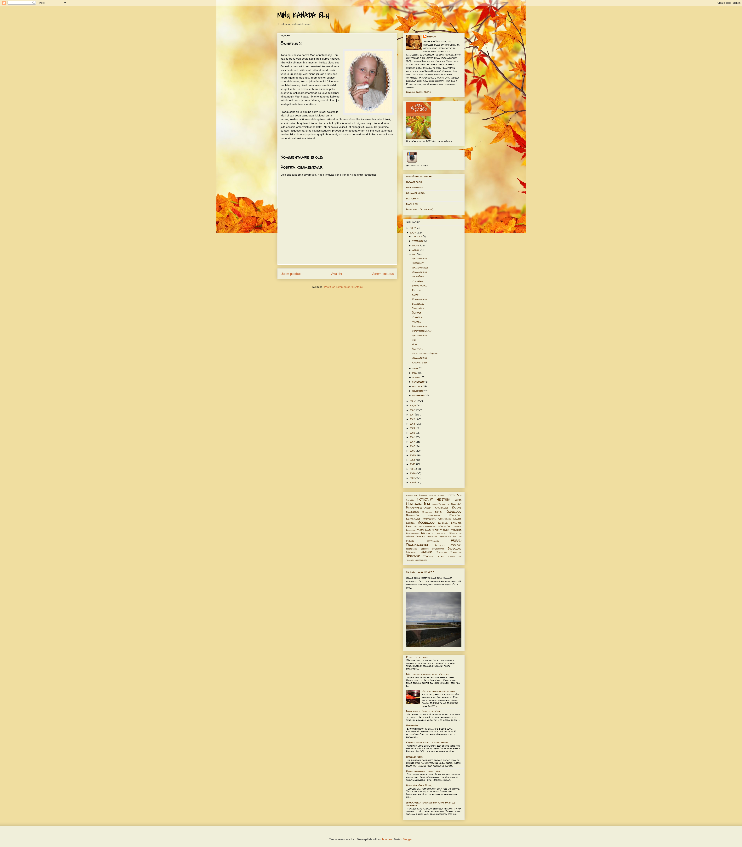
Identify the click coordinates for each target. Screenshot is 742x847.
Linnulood (411, 526)
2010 (413, 410)
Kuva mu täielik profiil (418, 92)
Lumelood (410, 530)
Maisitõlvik (418, 276)
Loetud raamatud (426, 526)
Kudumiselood (444, 518)
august (416, 377)
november (418, 390)
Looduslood (444, 526)
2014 (413, 428)
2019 (413, 450)
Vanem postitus (383, 274)
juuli (415, 372)
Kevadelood (427, 512)
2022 (413, 464)
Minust (444, 530)
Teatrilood (456, 552)
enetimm (431, 36)
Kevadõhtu (417, 281)
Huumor (457, 499)
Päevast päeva (414, 182)
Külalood (443, 523)
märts (416, 245)
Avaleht (336, 274)
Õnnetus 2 (417, 349)
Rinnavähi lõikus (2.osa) (419, 785)
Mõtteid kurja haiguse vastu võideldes (427, 674)
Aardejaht (411, 495)
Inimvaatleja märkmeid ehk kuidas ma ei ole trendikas (430, 804)
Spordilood (438, 548)
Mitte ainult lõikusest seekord (423, 711)
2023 (413, 469)
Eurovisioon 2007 (421, 330)
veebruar (418, 241)
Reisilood (455, 545)
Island (434, 504)
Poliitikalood (432, 540)
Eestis (450, 495)
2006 (413, 228)
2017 (413, 441)
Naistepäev (412, 725)
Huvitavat (414, 503)
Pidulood (457, 536)
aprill (416, 250)
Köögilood (426, 522)
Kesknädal (418, 317)
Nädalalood (455, 533)
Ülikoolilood (421, 560)
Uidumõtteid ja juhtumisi (419, 176)
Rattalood (440, 545)
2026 (413, 482)
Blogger (407, 839)
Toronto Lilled (433, 556)
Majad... (416, 321)
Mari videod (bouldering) (419, 209)
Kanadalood (441, 507)
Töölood (410, 560)
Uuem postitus (291, 274)
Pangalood (432, 536)
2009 (413, 405)
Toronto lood (454, 556)
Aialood (423, 495)
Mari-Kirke (431, 530)
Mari (420, 530)
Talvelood (426, 552)
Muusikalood (412, 533)
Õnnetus (416, 313)
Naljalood (442, 533)
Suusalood (454, 548)
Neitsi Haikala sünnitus (425, 353)
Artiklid (432, 495)
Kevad (415, 294)
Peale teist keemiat (417, 657)
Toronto (413, 555)
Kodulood (453, 511)
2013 (413, 423)
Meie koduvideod (414, 187)
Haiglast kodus (414, 756)
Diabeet (441, 495)
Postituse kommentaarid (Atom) (343, 286)
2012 (413, 419)
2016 (413, 437)
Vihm (414, 344)
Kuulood (457, 518)
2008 (413, 401)
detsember (418, 395)
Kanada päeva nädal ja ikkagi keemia (427, 742)
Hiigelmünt (418, 263)
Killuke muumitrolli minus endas (423, 771)
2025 (413, 478)
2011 (412, 414)
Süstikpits (411, 552)
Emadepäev (418, 303)
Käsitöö (410, 523)
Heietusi (443, 499)
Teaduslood (442, 552)
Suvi (414, 340)
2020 (413, 455)
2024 (413, 473)
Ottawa (420, 536)
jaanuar (417, 236)
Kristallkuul (429, 518)
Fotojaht (425, 499)
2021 (413, 460)
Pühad (456, 540)
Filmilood (410, 500)
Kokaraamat (434, 515)
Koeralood (413, 515)
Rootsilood (411, 548)
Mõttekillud (427, 533)
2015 (413, 432)
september (418, 381)
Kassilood (412, 512)
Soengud (425, 548)
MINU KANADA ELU (303, 15)
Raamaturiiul (419, 258)
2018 (413, 446)
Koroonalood (413, 518)
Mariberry (412, 198)
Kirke (438, 512)
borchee (387, 839)
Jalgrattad (444, 504)
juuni (415, 368)
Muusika (456, 530)
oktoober (417, 386)
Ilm (427, 503)
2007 (413, 232)
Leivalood (456, 523)
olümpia (410, 536)
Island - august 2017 (420, 572)
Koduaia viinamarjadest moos (438, 691)
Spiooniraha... (419, 285)
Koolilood (455, 515)
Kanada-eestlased (418, 507)
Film (459, 495)
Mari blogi (412, 204)
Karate (456, 507)
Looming (457, 526)
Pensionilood (445, 536)
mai (414, 254)
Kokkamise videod (415, 193)
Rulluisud (417, 290)
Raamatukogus (420, 267)
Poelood (410, 540)
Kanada (456, 504)
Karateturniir (420, 362)
